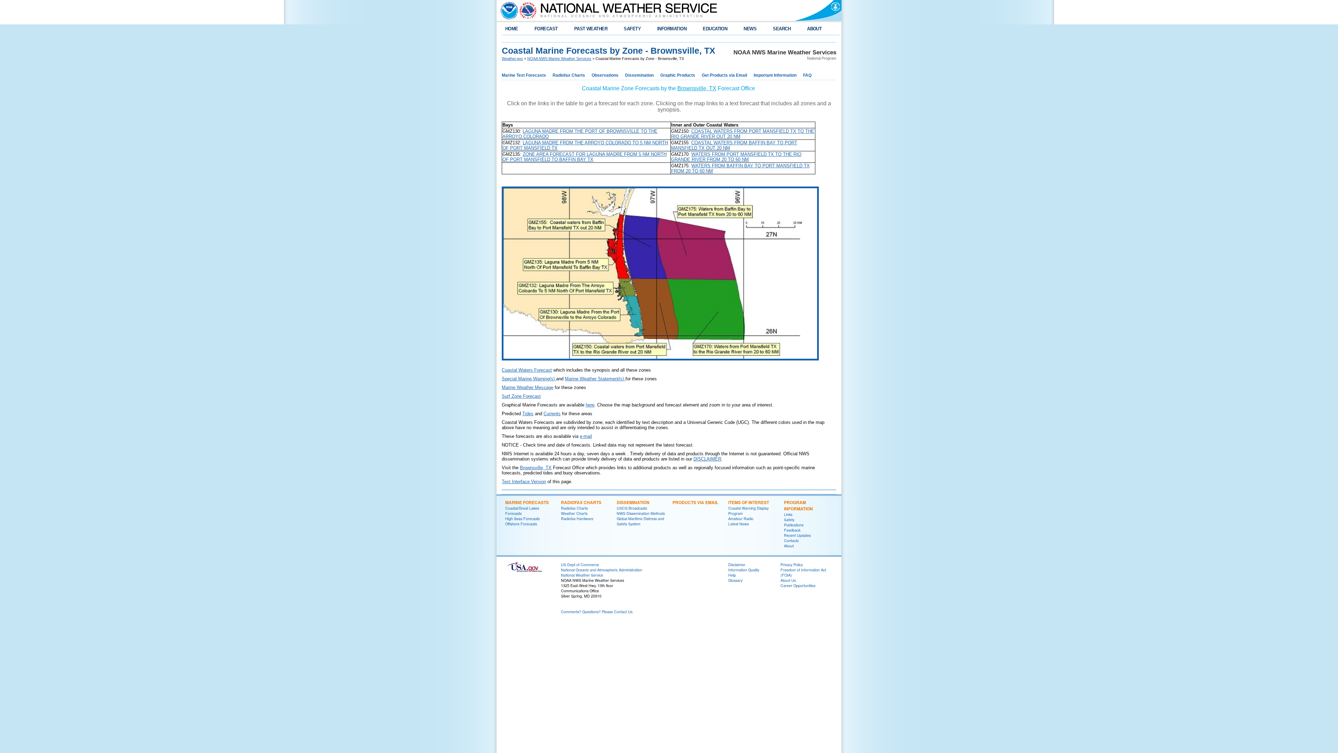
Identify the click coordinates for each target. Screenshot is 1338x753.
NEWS (750, 28)
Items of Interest (748, 502)
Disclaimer (736, 564)
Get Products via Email (724, 75)
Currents (552, 413)
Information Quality (743, 569)
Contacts (791, 540)
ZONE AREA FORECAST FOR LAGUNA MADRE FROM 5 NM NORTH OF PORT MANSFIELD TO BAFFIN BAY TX (584, 157)
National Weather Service (582, 575)
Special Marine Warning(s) (529, 378)
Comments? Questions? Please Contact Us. (597, 611)
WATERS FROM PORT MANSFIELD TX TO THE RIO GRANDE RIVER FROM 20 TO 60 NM (736, 157)
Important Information (775, 75)
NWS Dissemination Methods (641, 513)
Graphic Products (677, 75)
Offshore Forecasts (521, 523)
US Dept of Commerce (580, 564)
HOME (511, 28)
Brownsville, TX (696, 88)
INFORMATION (671, 28)
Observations (605, 75)
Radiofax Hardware (577, 518)
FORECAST (546, 28)
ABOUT (814, 28)
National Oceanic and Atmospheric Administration (601, 569)
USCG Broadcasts (632, 508)
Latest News (738, 523)
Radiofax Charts (569, 75)
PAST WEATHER (591, 28)
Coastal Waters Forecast (527, 370)
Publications (793, 524)
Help (732, 575)
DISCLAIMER (707, 459)
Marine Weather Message (527, 387)
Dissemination (639, 75)
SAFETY (632, 28)
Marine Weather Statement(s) (595, 378)
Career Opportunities (797, 585)
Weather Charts (574, 513)
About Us (788, 580)
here (590, 405)
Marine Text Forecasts (524, 75)
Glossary (735, 580)
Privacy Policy (791, 564)
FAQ (807, 75)
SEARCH (782, 28)
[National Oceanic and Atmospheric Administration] (507, 10)
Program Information (798, 505)
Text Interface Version (524, 481)
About (789, 545)
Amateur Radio (740, 518)
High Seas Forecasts (522, 518)
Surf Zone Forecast (521, 396)
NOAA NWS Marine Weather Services (559, 58)
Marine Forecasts (527, 502)
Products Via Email (695, 502)
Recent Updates (797, 535)
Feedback (792, 530)
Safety (789, 519)
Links (788, 514)
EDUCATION (715, 28)
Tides (527, 413)
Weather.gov (512, 58)
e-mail (586, 436)
